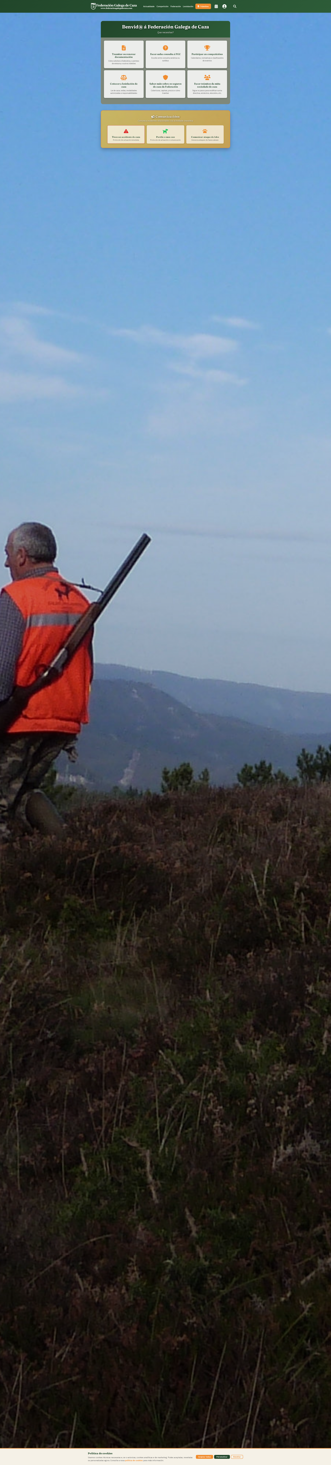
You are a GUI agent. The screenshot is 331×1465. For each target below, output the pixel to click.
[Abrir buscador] (235, 6)
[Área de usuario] (224, 6)
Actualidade (149, 6)
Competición (162, 6)
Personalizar (222, 1457)
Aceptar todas (204, 1457)
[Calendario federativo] (216, 6)
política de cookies (134, 1460)
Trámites (204, 6)
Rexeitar (237, 1457)
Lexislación (188, 6)
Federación (176, 6)
